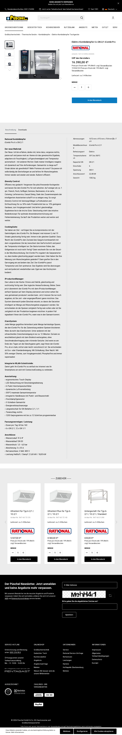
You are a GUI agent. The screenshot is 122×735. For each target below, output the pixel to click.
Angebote (38, 660)
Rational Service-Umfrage (73, 653)
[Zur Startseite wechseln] (17, 17)
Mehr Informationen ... (18, 732)
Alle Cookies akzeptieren (103, 731)
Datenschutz (97, 659)
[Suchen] (81, 18)
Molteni (66, 671)
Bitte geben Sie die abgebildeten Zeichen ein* (80, 601)
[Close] (118, 3)
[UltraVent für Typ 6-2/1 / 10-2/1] (24, 496)
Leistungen (67, 660)
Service (66, 650)
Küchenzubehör (40, 657)
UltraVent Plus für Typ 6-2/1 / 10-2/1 (59, 512)
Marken (37, 667)
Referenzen (67, 657)
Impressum (96, 650)
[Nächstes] (61, 78)
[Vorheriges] (17, 78)
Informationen (99, 645)
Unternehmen (69, 645)
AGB (6, 598)
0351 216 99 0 (15, 652)
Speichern (69, 615)
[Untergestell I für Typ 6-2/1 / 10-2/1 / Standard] (98, 496)
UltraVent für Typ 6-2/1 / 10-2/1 (22, 512)
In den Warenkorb (94, 100)
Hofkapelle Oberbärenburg (73, 667)
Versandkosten (106, 66)
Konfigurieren (82, 731)
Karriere (66, 664)
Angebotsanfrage (41, 664)
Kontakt (95, 663)
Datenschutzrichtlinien (20, 598)
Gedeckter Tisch (40, 653)
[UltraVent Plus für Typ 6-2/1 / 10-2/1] (61, 496)
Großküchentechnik (41, 650)
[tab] (11, 130)
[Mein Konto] (113, 18)
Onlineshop (39, 645)
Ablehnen (66, 731)
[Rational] (81, 48)
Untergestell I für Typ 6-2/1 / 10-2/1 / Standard (95, 512)
